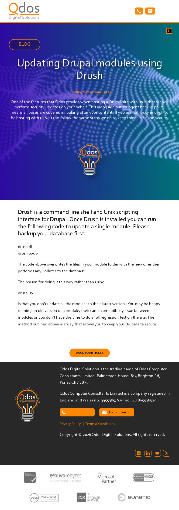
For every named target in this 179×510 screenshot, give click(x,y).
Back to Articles (89, 352)
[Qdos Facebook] (138, 453)
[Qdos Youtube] (157, 453)
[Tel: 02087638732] (77, 412)
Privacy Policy (70, 424)
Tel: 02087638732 (139, 11)
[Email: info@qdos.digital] (150, 11)
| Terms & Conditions (99, 424)
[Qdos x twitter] (166, 453)
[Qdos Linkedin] (148, 453)
